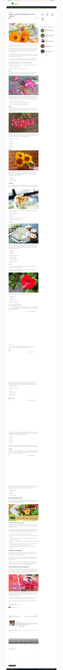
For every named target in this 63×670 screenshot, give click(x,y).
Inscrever (42, 17)
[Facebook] (49, 0)
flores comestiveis (13, 607)
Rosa (9, 72)
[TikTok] (52, 0)
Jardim (12, 12)
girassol (21, 171)
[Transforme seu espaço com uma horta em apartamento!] (42, 51)
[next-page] (10, 645)
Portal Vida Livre (18, 604)
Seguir (47, 12)
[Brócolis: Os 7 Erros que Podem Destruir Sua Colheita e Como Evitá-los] (23, 638)
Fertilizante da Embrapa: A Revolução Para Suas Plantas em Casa (13, 642)
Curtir (42, 12)
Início (9, 10)
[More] (31, 21)
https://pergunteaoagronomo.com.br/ (19, 622)
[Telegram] (51, 0)
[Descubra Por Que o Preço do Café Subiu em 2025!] (42, 46)
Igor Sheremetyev (12, 344)
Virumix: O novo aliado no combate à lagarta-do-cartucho (33, 642)
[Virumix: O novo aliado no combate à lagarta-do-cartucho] (33, 638)
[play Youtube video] (23, 512)
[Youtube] (53, 0)
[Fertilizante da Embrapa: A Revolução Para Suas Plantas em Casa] (13, 638)
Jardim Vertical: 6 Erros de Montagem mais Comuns (31, 616)
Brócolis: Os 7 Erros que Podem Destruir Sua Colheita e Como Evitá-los (23, 642)
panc (16, 607)
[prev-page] (9, 645)
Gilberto (12, 18)
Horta (11, 10)
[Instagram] (50, 0)
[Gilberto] (9, 18)
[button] (53, 7)
